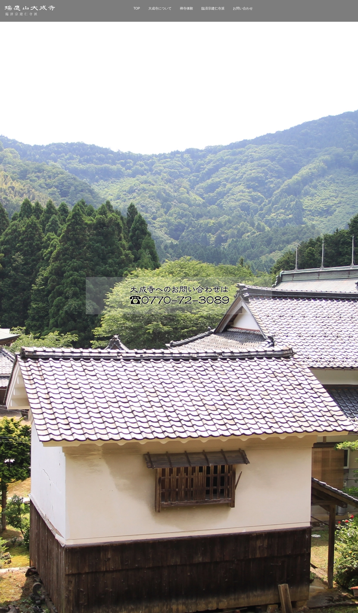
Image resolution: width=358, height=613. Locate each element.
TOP (136, 8)
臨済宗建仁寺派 (213, 8)
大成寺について (160, 8)
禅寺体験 (186, 8)
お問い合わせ (243, 8)
